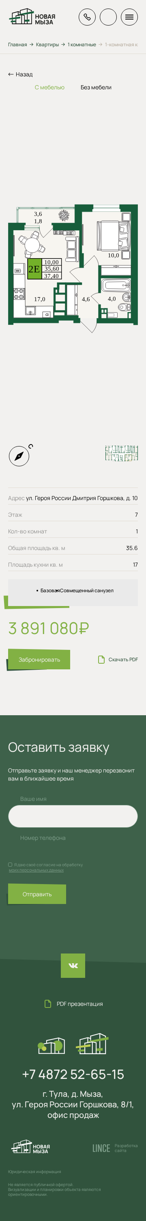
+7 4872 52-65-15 (73, 1074)
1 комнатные (82, 44)
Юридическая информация (34, 1171)
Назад (24, 74)
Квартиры (47, 44)
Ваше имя (33, 798)
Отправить (37, 894)
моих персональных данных (36, 869)
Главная (17, 44)
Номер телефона (43, 837)
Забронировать (39, 659)
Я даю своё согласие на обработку (48, 864)
